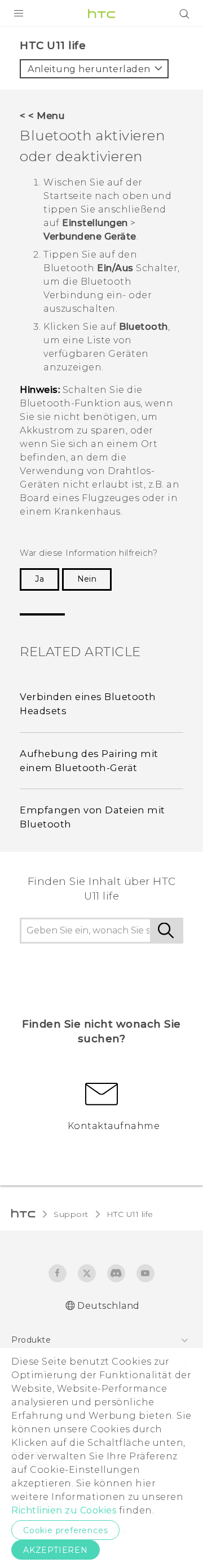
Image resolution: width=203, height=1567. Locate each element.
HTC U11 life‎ (130, 1214)
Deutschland (108, 1305)
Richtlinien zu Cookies (63, 1510)
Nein (86, 579)
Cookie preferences (65, 1530)
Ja (39, 579)
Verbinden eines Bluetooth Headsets (88, 703)
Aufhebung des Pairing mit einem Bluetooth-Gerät (89, 760)
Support (71, 1214)
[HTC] (101, 13)
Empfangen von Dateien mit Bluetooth (92, 817)
